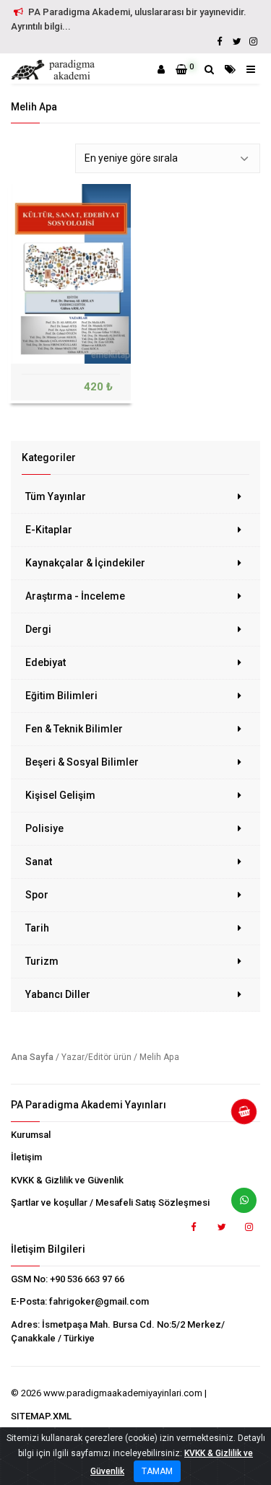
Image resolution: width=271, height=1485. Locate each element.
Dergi (38, 629)
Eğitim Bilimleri (61, 695)
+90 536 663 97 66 (87, 1279)
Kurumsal (31, 1134)
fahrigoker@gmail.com (99, 1301)
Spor (36, 895)
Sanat (38, 861)
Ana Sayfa (32, 1057)
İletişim (26, 1157)
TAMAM (157, 1471)
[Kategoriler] (230, 69)
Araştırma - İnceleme (75, 596)
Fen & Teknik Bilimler (74, 729)
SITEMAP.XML (41, 1416)
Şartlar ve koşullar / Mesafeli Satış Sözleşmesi (110, 1202)
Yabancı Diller (57, 994)
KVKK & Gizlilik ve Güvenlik (67, 1180)
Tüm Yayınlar (55, 496)
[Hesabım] (161, 69)
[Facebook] (219, 41)
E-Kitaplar (48, 529)
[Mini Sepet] (238, 1117)
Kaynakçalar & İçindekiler (85, 563)
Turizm (42, 961)
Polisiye (44, 828)
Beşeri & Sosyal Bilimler (82, 762)
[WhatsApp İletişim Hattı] (238, 1206)
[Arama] (209, 69)
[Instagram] (253, 41)
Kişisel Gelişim (60, 795)
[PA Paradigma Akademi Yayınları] (55, 70)
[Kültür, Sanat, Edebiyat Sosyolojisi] (71, 273)
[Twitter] (236, 41)
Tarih (37, 928)
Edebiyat (45, 662)
